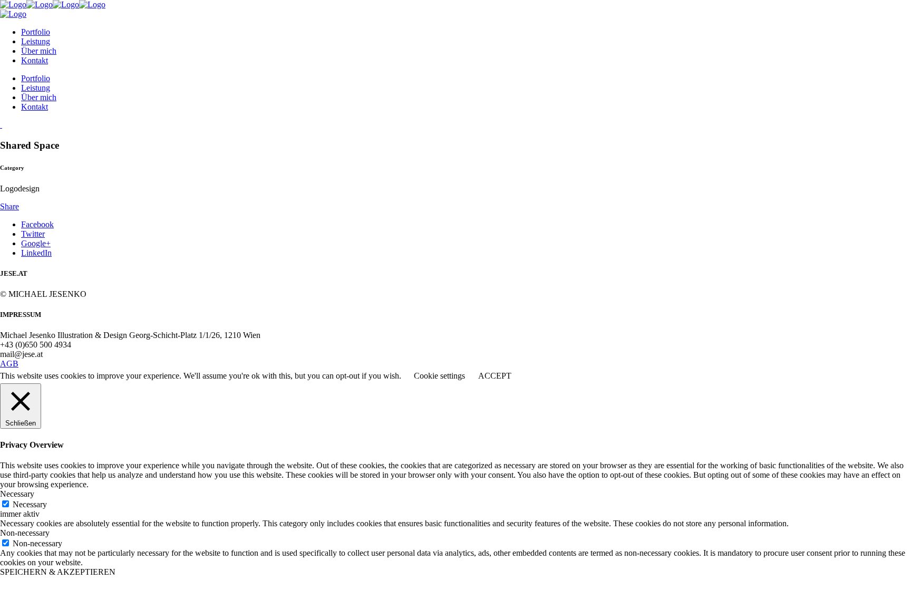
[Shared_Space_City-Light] (1, 124)
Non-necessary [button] (25, 532)
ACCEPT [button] (494, 375)
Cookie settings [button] (439, 375)
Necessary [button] (17, 493)
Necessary (30, 504)
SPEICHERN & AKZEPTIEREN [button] (57, 571)
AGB (9, 363)
